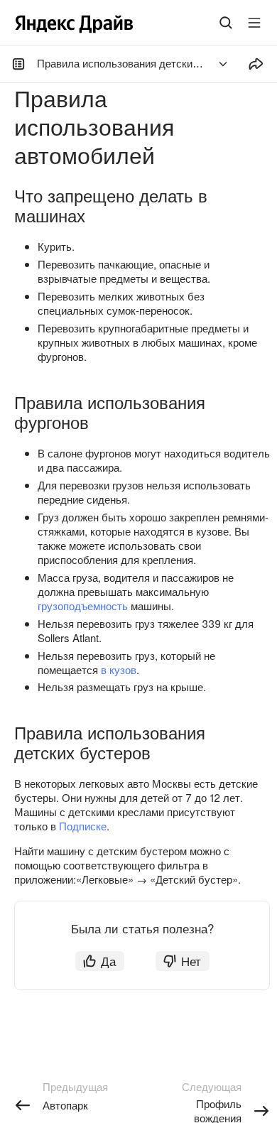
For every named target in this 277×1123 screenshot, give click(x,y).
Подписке (83, 825)
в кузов (118, 669)
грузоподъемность (83, 605)
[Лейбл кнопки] (254, 22)
